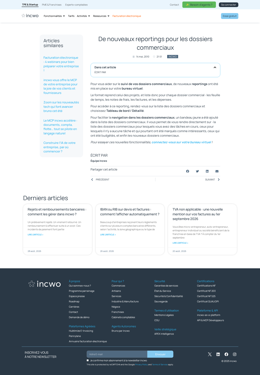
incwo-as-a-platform (208, 315)
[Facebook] (226, 354)
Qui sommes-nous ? (80, 285)
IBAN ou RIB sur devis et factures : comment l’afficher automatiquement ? (129, 211)
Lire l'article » (35, 234)
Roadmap (74, 301)
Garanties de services (166, 285)
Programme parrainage (81, 291)
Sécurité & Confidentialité (168, 296)
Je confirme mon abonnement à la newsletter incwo (118, 360)
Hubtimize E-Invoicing (81, 330)
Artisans (116, 291)
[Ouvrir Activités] (89, 16)
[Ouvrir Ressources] (108, 16)
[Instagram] (234, 354)
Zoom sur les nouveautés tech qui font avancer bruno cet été (61, 106)
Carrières (74, 306)
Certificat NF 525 (206, 296)
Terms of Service (160, 364)
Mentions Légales (164, 315)
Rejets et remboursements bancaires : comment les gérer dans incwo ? (57, 211)
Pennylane (75, 336)
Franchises (118, 312)
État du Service (162, 291)
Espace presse (77, 296)
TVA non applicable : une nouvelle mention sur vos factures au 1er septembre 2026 (198, 214)
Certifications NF (206, 285)
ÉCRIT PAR (100, 72)
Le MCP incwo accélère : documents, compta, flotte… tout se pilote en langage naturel (60, 126)
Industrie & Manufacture (125, 301)
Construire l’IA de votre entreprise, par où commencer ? (59, 147)
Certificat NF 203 (206, 291)
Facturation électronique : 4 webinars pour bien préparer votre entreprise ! (61, 64)
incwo (173, 56)
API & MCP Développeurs (210, 320)
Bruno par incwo (121, 330)
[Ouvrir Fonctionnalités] (63, 16)
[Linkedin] (218, 354)
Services (116, 296)
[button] (215, 67)
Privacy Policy (141, 364)
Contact (73, 312)
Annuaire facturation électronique (88, 341)
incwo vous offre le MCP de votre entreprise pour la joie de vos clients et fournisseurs (60, 86)
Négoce (116, 306)
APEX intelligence (164, 333)
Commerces (118, 285)
